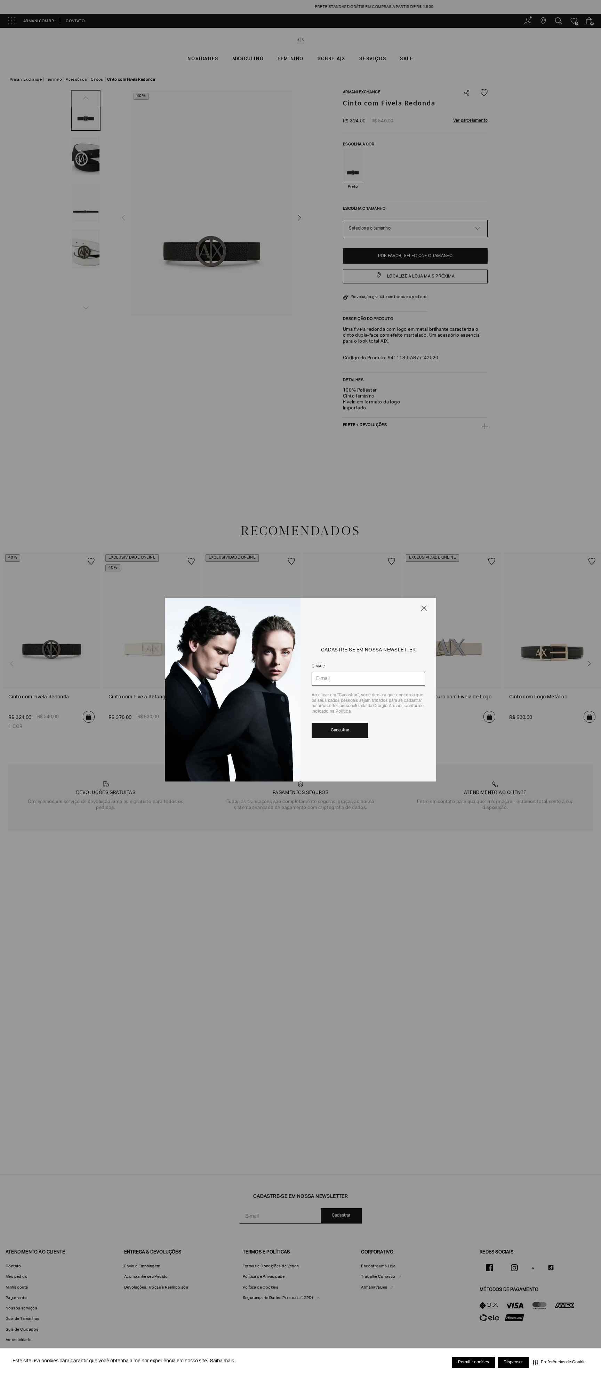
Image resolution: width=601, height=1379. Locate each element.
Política (343, 711)
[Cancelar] (424, 608)
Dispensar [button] (513, 1362)
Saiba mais (222, 1361)
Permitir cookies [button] (473, 1362)
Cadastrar (340, 730)
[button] (559, 1362)
